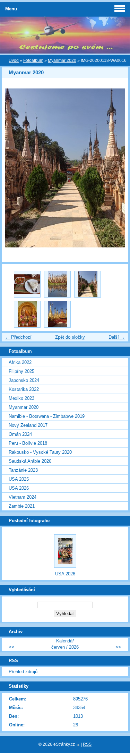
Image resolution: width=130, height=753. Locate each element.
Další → (117, 337)
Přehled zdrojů (23, 671)
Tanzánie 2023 (23, 470)
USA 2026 (19, 488)
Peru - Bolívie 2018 (28, 443)
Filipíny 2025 (21, 371)
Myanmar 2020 (62, 60)
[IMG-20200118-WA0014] (27, 284)
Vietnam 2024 (22, 497)
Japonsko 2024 (24, 380)
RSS (87, 744)
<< (12, 647)
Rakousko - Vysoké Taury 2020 (40, 452)
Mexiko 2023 (21, 398)
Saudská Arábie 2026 (30, 461)
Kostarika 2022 (24, 389)
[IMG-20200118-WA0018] (57, 314)
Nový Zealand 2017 (28, 425)
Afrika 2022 (20, 362)
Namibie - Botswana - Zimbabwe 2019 (47, 416)
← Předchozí (18, 337)
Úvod (14, 60)
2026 (74, 647)
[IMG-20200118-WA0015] (57, 284)
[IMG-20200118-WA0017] (27, 314)
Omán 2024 (20, 434)
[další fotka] (117, 167)
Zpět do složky (70, 337)
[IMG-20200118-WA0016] (88, 284)
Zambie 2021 (22, 506)
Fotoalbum (33, 60)
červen (58, 647)
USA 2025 (19, 479)
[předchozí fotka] (13, 167)
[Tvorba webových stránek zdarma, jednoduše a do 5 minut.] (78, 744)
